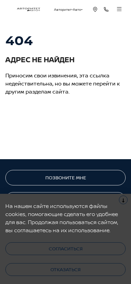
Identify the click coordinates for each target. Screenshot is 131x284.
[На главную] (28, 9)
